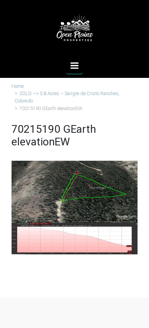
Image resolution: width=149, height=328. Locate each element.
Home (17, 86)
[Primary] (74, 66)
